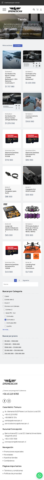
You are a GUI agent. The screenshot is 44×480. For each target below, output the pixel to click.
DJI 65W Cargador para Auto (10, 191)
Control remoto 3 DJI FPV (32, 117)
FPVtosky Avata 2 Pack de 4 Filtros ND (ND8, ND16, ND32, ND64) (32, 229)
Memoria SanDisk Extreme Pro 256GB (32, 154)
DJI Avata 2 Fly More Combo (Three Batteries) (31, 76)
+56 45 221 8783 (11, 393)
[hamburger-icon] (4, 9)
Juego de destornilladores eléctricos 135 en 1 (11, 229)
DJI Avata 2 (8, 71)
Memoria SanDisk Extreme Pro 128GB (11, 266)
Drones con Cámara (15, 34)
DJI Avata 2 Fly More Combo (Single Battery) (11, 118)
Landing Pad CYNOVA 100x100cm (30, 266)
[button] (39, 475)
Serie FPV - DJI (27, 34)
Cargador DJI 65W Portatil (31, 190)
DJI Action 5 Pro (10, 150)
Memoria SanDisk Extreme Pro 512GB (11, 154)
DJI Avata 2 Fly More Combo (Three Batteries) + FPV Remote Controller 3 (11, 78)
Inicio (5, 34)
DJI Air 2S (8, 224)
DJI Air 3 (7, 187)
